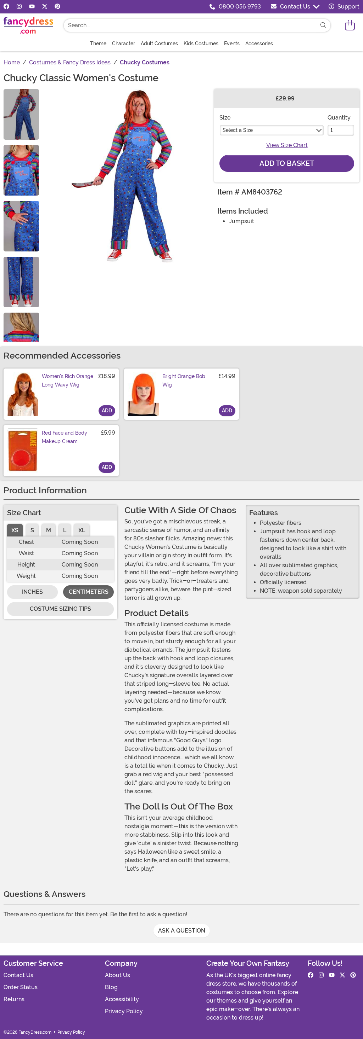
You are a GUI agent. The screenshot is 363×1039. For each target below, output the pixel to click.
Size (224, 117)
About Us (117, 975)
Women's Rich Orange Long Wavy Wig (67, 380)
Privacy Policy (124, 1011)
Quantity (339, 117)
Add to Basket (286, 163)
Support (347, 6)
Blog (111, 987)
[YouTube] (32, 6)
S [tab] (32, 530)
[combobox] (190, 25)
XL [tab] (81, 530)
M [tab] (48, 530)
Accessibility (122, 999)
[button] (350, 25)
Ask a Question (181, 930)
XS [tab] (14, 530)
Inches (32, 591)
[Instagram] (19, 6)
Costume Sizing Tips (60, 608)
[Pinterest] (57, 6)
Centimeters (88, 591)
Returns (14, 999)
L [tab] (64, 530)
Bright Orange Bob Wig (183, 380)
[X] (45, 6)
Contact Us (295, 6)
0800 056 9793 (240, 6)
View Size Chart (287, 145)
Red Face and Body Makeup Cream (64, 437)
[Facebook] (6, 6)
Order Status (21, 987)
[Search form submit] (323, 25)
